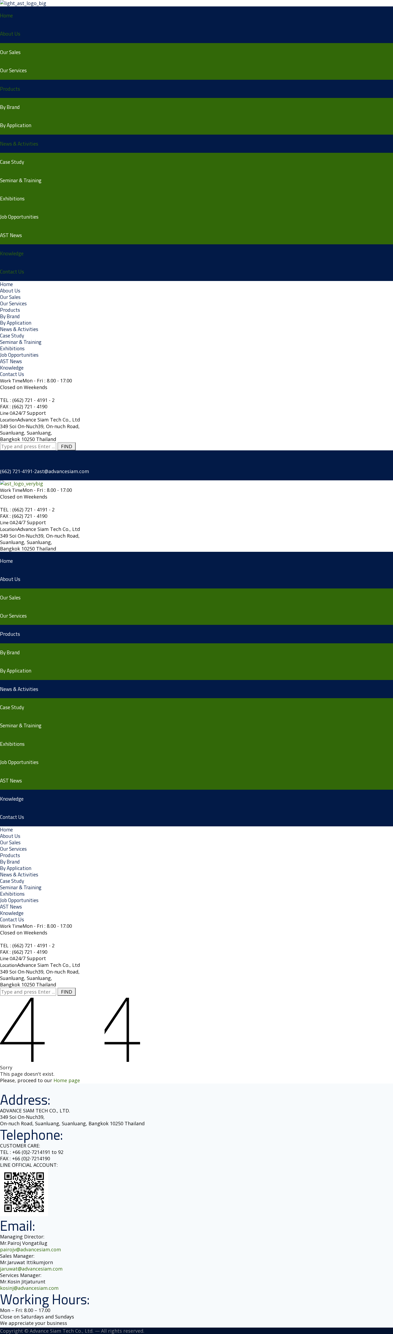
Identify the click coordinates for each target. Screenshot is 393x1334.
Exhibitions (12, 198)
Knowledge (12, 253)
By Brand (10, 107)
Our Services (13, 70)
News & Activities (19, 143)
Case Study (12, 162)
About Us (10, 33)
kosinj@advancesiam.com (29, 1288)
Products (10, 89)
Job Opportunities (19, 217)
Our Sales (10, 52)
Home (6, 15)
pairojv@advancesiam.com (30, 1249)
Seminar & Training (20, 180)
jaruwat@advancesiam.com (31, 1268)
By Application (15, 125)
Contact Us (12, 271)
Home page (66, 1080)
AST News (11, 235)
